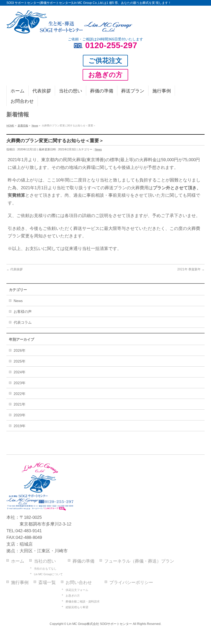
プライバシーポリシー (131, 582)
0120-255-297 (111, 45)
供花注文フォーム (77, 589)
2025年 (19, 361)
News (98, 149)
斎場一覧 (47, 582)
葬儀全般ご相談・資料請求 (83, 601)
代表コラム (23, 322)
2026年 (19, 350)
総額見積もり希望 (77, 607)
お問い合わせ (79, 582)
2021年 (19, 404)
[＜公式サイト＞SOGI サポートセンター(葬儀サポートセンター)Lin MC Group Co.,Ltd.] (69, 27)
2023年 (19, 383)
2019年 (19, 426)
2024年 (19, 372)
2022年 (19, 394)
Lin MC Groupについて (48, 574)
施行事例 (20, 582)
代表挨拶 (14, 269)
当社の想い (45, 561)
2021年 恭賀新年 (191, 269)
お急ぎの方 (73, 595)
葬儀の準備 (83, 561)
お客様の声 (23, 311)
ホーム (17, 561)
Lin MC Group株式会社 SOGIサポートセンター (99, 624)
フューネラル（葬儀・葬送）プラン (139, 561)
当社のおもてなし (45, 568)
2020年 (19, 415)
